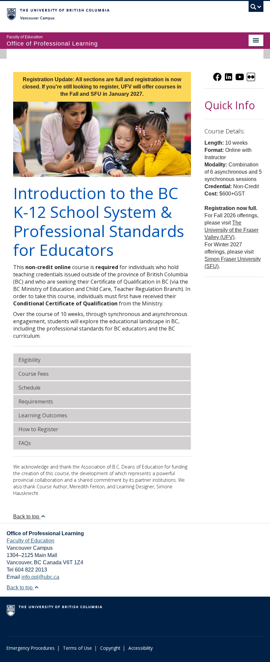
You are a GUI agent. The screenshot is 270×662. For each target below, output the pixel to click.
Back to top (26, 516)
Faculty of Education (30, 540)
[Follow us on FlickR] (251, 76)
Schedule (29, 387)
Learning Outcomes (42, 415)
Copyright (110, 648)
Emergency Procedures (31, 648)
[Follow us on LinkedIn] (228, 76)
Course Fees (33, 373)
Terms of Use (77, 648)
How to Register (38, 429)
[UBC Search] (256, 8)
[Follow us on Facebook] (217, 76)
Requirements (35, 401)
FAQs (24, 443)
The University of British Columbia (116, 13)
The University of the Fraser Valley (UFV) (231, 230)
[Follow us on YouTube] (240, 76)
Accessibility (140, 648)
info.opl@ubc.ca (40, 577)
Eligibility (29, 360)
